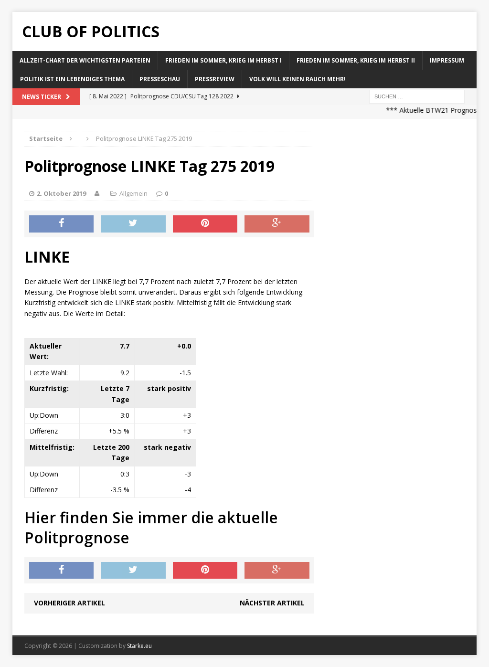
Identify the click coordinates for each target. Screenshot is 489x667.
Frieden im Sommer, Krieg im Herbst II (356, 60)
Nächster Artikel (272, 602)
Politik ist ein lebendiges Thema (72, 79)
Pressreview (214, 79)
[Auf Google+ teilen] (276, 224)
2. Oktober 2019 (61, 193)
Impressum (447, 60)
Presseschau (159, 79)
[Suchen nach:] (417, 96)
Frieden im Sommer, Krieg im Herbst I (223, 60)
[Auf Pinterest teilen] (205, 224)
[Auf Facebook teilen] (61, 224)
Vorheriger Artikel (69, 602)
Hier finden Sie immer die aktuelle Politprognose (151, 527)
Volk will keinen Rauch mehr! (297, 79)
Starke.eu (139, 646)
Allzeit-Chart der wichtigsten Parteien (85, 60)
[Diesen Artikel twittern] (133, 224)
